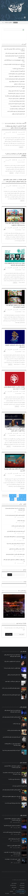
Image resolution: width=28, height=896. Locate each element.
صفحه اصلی (22, 883)
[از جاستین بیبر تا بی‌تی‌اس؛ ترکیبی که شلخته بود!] (24, 827)
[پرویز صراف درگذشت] (24, 725)
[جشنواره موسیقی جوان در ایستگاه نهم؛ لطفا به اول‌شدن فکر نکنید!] (24, 745)
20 (21, 499)
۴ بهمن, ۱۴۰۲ (21, 227)
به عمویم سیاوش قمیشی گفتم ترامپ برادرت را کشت (11, 688)
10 (24, 499)
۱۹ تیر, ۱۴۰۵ (16, 834)
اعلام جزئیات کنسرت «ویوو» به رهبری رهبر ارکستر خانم (15, 53)
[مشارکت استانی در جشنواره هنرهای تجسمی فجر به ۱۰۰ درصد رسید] (15, 379)
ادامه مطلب (21, 147)
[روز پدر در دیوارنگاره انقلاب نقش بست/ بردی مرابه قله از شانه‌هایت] (15, 215)
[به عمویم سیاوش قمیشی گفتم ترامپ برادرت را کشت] (23, 689)
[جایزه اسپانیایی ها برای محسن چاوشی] (23, 676)
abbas (14, 615)
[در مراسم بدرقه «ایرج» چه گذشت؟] (24, 781)
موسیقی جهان (14, 887)
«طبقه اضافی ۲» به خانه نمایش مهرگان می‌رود (17, 81)
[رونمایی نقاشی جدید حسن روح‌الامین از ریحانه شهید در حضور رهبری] (15, 421)
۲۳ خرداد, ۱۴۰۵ (20, 615)
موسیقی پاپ (22, 887)
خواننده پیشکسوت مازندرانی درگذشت (18, 525)
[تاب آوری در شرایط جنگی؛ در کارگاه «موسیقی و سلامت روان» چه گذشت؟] (24, 767)
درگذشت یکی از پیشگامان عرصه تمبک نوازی (17, 548)
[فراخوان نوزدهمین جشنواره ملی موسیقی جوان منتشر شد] (24, 718)
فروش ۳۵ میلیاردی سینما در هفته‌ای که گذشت (16, 73)
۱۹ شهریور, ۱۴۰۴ (19, 545)
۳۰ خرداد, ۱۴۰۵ (19, 528)
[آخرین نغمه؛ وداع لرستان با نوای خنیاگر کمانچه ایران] (24, 738)
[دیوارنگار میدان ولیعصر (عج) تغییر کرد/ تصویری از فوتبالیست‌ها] (15, 297)
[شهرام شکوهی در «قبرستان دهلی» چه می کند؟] (23, 669)
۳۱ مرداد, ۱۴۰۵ (19, 512)
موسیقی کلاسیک (13, 885)
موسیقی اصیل (14, 883)
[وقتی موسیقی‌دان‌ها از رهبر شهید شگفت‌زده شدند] (24, 834)
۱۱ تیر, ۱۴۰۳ (20, 185)
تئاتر (14, 889)
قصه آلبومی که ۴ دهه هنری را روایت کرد (17, 71)
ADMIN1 (14, 132)
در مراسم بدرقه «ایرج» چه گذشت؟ (19, 68)
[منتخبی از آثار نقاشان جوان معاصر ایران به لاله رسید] (15, 461)
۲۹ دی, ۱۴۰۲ (21, 309)
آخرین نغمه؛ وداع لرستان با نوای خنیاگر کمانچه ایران (16, 531)
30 (18, 499)
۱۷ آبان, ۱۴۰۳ (20, 160)
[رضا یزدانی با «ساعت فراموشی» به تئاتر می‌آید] (23, 663)
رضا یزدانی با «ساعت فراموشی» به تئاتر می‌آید (17, 76)
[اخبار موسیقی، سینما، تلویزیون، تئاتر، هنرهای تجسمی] (14, 7)
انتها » (12, 499)
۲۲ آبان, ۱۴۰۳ (20, 132)
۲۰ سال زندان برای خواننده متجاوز (14, 838)
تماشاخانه (11, 891)
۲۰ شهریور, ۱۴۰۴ (19, 540)
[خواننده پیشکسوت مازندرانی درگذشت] (24, 732)
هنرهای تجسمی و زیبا (21, 134)
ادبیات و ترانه (22, 893)
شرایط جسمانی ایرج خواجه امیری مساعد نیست (17, 101)
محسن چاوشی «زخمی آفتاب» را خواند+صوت (12, 681)
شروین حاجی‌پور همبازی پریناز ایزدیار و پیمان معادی (11, 694)
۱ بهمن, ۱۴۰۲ (21, 267)
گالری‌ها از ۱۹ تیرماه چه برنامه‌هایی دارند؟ (17, 106)
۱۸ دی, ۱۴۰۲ (21, 473)
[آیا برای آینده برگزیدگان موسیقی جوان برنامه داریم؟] (24, 752)
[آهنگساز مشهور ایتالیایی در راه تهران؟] (24, 847)
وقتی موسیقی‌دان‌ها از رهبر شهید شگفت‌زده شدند (16, 111)
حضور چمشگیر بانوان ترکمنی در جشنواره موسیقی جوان (15, 554)
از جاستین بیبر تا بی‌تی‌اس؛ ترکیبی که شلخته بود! (16, 93)
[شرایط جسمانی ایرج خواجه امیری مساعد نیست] (24, 804)
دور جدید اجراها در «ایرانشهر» (19, 84)
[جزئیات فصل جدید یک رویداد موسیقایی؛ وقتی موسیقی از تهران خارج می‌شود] (23, 656)
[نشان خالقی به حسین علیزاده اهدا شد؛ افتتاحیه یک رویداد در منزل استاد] (24, 774)
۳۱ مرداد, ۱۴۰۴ (19, 563)
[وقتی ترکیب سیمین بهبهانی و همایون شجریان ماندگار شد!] (24, 798)
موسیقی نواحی (22, 885)
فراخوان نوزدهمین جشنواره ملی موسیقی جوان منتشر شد (15, 78)
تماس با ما (7, 893)
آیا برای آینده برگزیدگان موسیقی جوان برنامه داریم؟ (16, 543)
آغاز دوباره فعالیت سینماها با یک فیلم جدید (17, 108)
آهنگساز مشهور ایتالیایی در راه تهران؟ (13, 845)
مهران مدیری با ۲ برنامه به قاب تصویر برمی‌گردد (16, 90)
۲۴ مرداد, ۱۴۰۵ (19, 517)
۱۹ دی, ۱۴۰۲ (21, 433)
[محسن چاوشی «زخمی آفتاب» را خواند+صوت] (23, 683)
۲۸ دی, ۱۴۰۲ (21, 349)
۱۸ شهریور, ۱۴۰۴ (19, 556)
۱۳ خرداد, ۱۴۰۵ (19, 533)
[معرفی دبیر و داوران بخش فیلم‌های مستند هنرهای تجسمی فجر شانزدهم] (15, 255)
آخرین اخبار (7, 132)
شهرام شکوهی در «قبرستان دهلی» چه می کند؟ (16, 98)
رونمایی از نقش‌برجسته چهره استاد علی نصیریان (16, 103)
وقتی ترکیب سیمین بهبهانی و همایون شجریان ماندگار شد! (15, 95)
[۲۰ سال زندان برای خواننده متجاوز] (24, 840)
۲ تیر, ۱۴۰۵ (20, 522)
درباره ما (14, 893)
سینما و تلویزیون (21, 889)
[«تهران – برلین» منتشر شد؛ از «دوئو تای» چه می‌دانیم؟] (24, 860)
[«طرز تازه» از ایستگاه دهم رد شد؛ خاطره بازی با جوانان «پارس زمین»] (24, 854)
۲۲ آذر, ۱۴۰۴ (16, 862)
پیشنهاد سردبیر (19, 435)
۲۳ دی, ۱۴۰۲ (21, 391)
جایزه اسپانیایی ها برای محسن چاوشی (18, 113)
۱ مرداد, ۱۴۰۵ (15, 827)
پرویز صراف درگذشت (21, 520)
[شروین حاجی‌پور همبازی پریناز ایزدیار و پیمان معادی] (23, 696)
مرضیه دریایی (15, 227)
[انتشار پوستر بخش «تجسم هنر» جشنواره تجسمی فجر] (15, 337)
